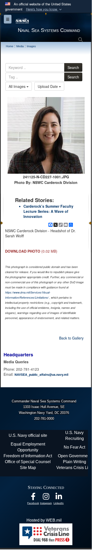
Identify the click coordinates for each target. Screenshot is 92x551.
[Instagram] (46, 498)
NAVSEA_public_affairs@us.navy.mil (41, 374)
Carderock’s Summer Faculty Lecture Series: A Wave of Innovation (48, 211)
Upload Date (48, 86)
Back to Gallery (71, 338)
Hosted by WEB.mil (44, 520)
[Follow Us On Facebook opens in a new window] (33, 498)
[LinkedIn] (58, 498)
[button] (44, 9)
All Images (18, 86)
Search (73, 67)
